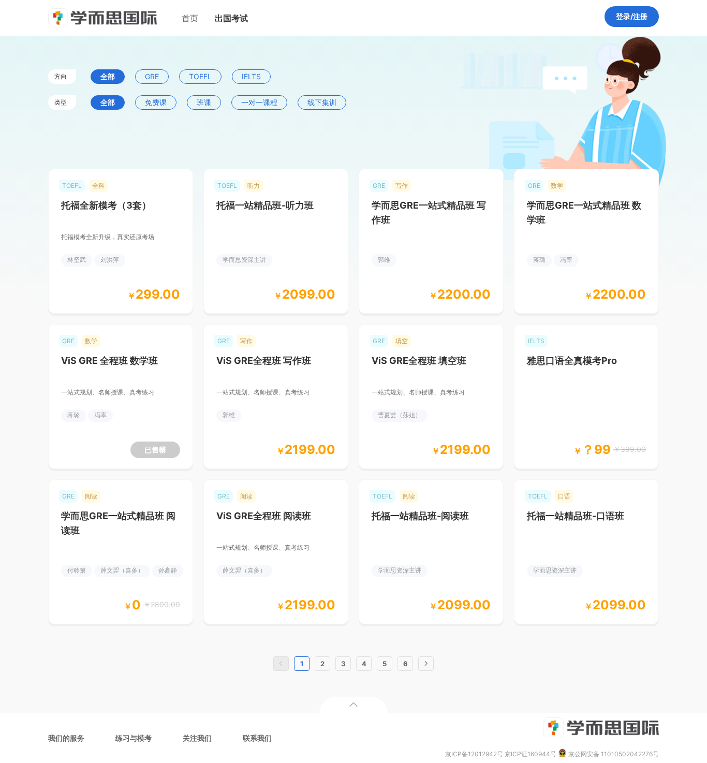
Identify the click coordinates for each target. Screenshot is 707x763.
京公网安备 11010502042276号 (613, 754)
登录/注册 (631, 16)
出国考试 (231, 18)
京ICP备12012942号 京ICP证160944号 (500, 754)
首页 (190, 18)
